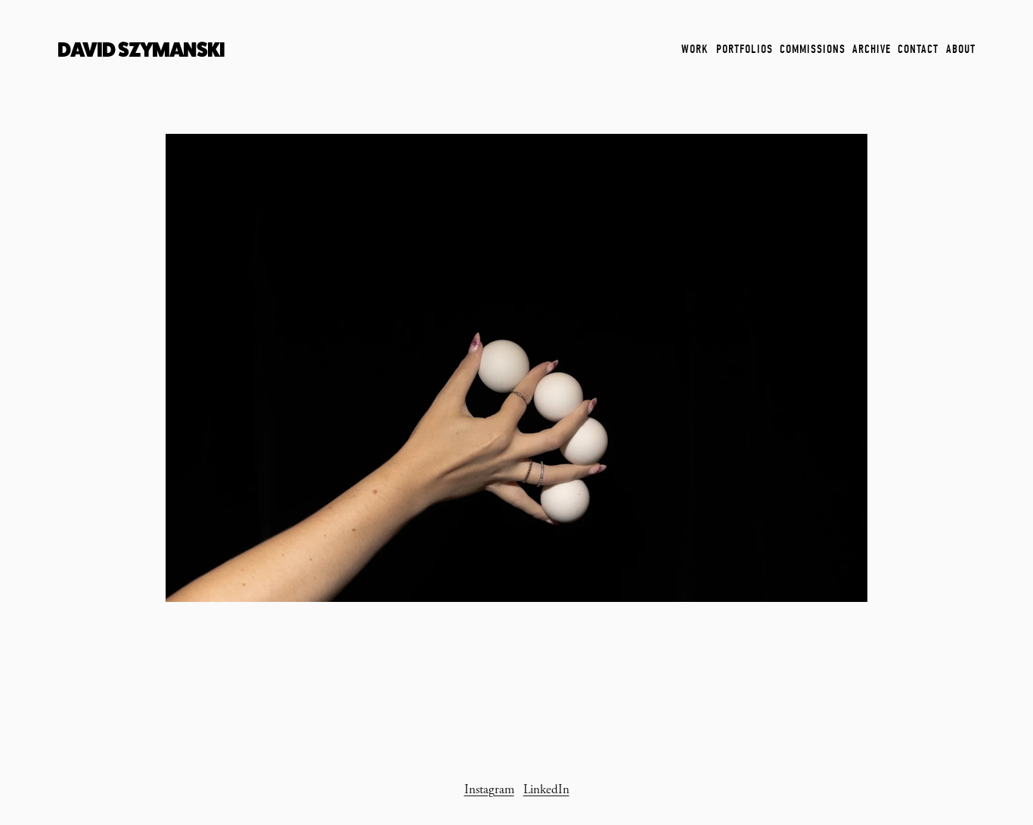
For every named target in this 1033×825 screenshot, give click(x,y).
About (961, 49)
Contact (918, 49)
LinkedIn (546, 789)
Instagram (489, 789)
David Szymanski (141, 49)
